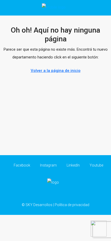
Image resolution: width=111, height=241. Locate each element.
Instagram (48, 165)
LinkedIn (73, 165)
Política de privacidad (72, 205)
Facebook (21, 165)
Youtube (96, 165)
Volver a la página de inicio (56, 70)
